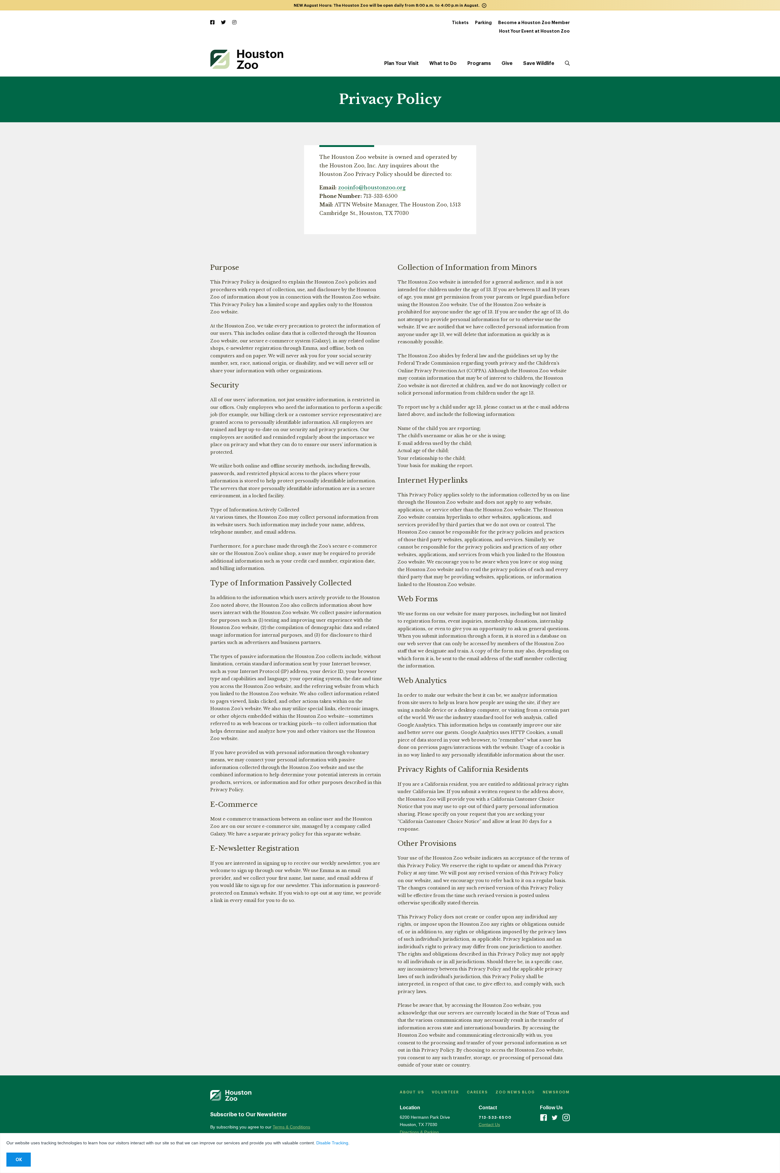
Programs (479, 63)
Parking (483, 22)
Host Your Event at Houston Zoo (534, 31)
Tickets (460, 22)
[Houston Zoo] (246, 59)
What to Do (443, 63)
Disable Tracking (332, 1142)
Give (507, 63)
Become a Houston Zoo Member (534, 22)
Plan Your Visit (401, 63)
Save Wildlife (538, 63)
